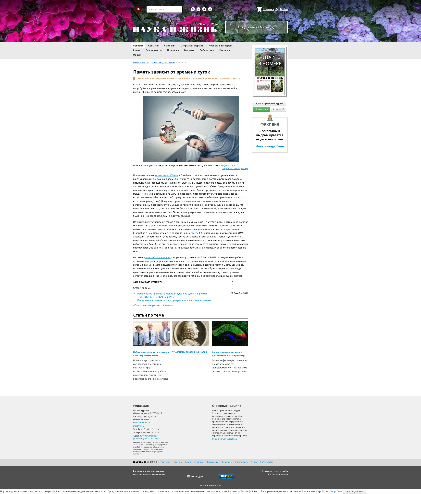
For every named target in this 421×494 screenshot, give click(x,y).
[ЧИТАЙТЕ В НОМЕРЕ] (269, 38)
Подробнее (336, 491)
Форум (137, 54)
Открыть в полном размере (235, 168)
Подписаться (261, 109)
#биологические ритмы (146, 305)
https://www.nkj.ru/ (141, 422)
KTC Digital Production (278, 474)
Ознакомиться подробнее (224, 438)
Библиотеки (207, 50)
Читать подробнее (270, 146)
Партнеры (165, 462)
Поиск (254, 462)
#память (168, 305)
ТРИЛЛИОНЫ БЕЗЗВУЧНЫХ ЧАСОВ (156, 296)
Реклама (224, 50)
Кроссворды (212, 462)
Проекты (178, 462)
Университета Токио (166, 175)
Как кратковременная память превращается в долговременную (174, 300)
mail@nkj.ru (138, 425)
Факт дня (169, 45)
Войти (284, 9)
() (270, 9)
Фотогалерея (241, 462)
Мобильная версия (210, 485)
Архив (136, 50)
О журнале (227, 462)
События (153, 45)
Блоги (188, 462)
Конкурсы (198, 462)
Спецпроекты (154, 50)
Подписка (173, 50)
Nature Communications (158, 257)
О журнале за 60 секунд (256, 27)
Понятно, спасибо (354, 491)
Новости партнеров (220, 45)
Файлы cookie (266, 462)
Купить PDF (278, 109)
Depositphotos (228, 165)
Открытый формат (192, 45)
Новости (138, 45)
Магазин (189, 50)
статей (194, 232)
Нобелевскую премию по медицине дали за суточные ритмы (172, 293)
